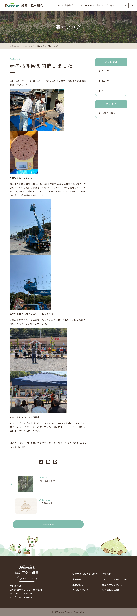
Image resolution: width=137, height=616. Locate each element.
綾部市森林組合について (85, 574)
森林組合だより (118, 5)
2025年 (105, 80)
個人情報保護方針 (111, 590)
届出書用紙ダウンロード (114, 584)
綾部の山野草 (109, 112)
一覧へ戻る (48, 524)
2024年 (105, 90)
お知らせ (106, 574)
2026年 (105, 70)
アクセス (24, 578)
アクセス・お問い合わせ (114, 579)
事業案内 (77, 579)
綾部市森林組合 (32, 5)
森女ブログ (102, 5)
